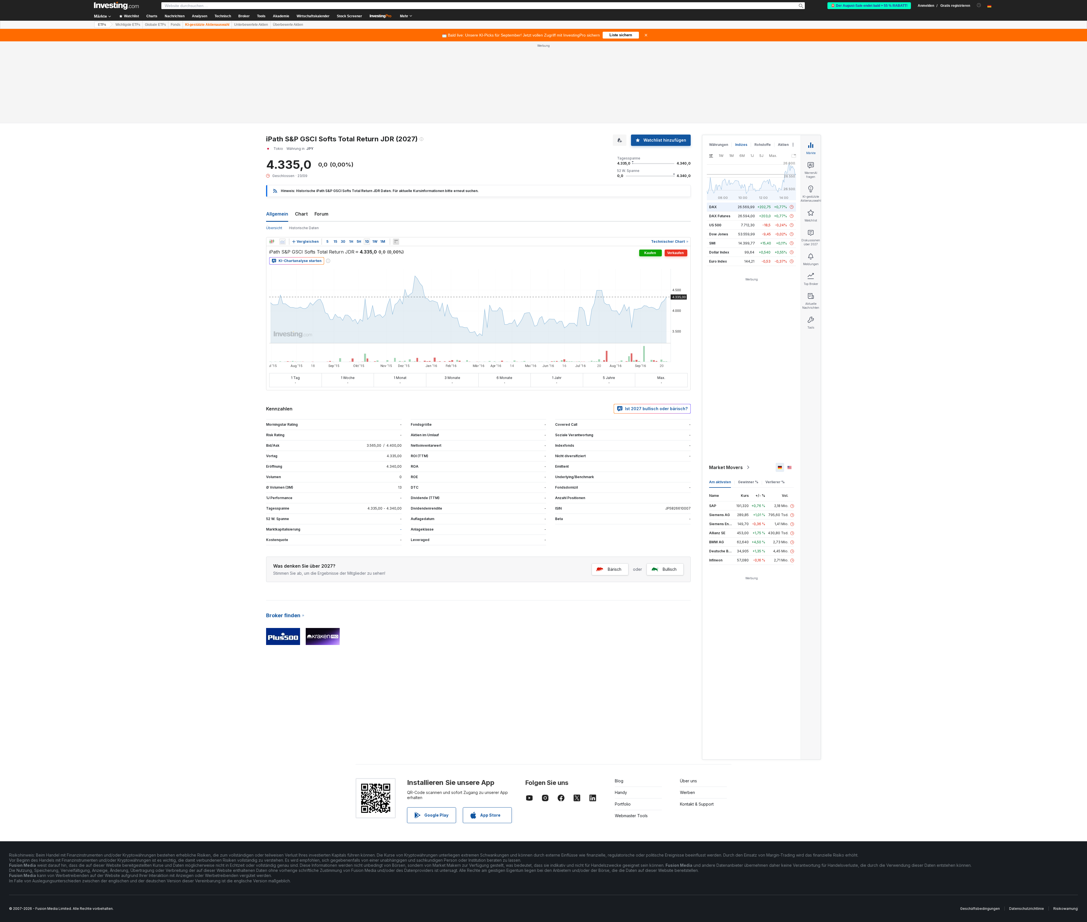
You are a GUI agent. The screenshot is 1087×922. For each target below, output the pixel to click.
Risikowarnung (1065, 908)
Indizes (741, 144)
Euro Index (718, 261)
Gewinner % (748, 482)
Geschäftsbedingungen (980, 908)
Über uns (688, 780)
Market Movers (726, 467)
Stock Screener (349, 16)
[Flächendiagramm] (282, 242)
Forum (321, 214)
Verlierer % (775, 482)
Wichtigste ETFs (127, 25)
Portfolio (623, 804)
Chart (301, 214)
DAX (713, 207)
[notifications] (979, 5)
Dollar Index (719, 252)
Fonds (175, 25)
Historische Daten (304, 228)
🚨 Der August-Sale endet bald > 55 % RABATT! (869, 6)
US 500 (715, 225)
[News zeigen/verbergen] (396, 242)
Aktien (783, 144)
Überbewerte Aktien (288, 25)
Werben (687, 792)
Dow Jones (718, 234)
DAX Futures (719, 216)
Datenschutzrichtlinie (1026, 908)
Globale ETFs (155, 25)
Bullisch (670, 569)
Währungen (718, 144)
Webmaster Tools (631, 815)
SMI (712, 243)
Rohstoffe (762, 144)
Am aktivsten (720, 482)
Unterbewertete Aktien (251, 25)
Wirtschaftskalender (313, 16)
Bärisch (614, 569)
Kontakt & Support (697, 804)
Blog (619, 780)
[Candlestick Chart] (272, 242)
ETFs (102, 25)
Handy (621, 792)
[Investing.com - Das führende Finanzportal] (116, 6)
